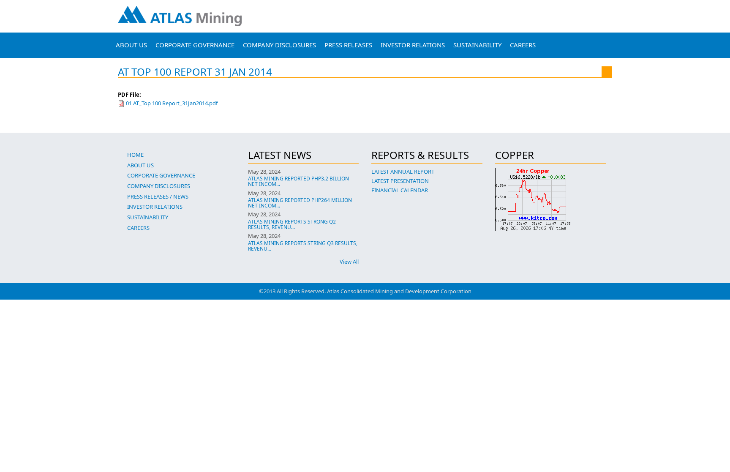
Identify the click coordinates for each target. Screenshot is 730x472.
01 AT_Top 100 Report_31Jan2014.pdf (172, 103)
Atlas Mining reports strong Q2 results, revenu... (292, 224)
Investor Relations (413, 45)
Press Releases (348, 45)
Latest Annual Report (402, 171)
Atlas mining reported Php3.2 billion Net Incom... (298, 181)
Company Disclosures (279, 45)
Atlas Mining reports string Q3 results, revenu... (302, 246)
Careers (523, 45)
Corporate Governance (194, 45)
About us (131, 45)
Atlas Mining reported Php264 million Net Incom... (300, 202)
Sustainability (477, 45)
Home (135, 154)
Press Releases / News (157, 196)
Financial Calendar (399, 190)
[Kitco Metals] (550, 199)
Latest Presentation (400, 181)
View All (349, 261)
